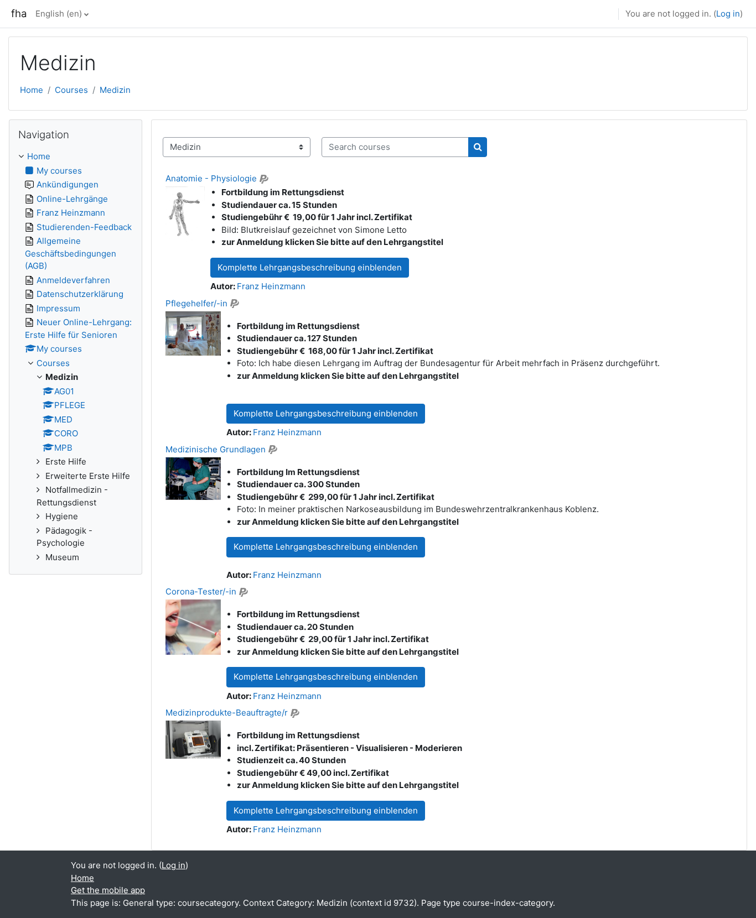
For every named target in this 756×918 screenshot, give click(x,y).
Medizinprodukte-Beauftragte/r (226, 712)
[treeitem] (75, 357)
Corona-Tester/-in (200, 591)
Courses (71, 90)
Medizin (115, 90)
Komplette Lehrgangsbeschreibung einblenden (310, 267)
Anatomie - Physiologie (211, 178)
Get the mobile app (108, 890)
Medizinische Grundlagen (215, 449)
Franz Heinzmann (271, 286)
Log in (728, 13)
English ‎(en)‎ (58, 13)
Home (31, 90)
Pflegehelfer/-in (196, 303)
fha (19, 13)
